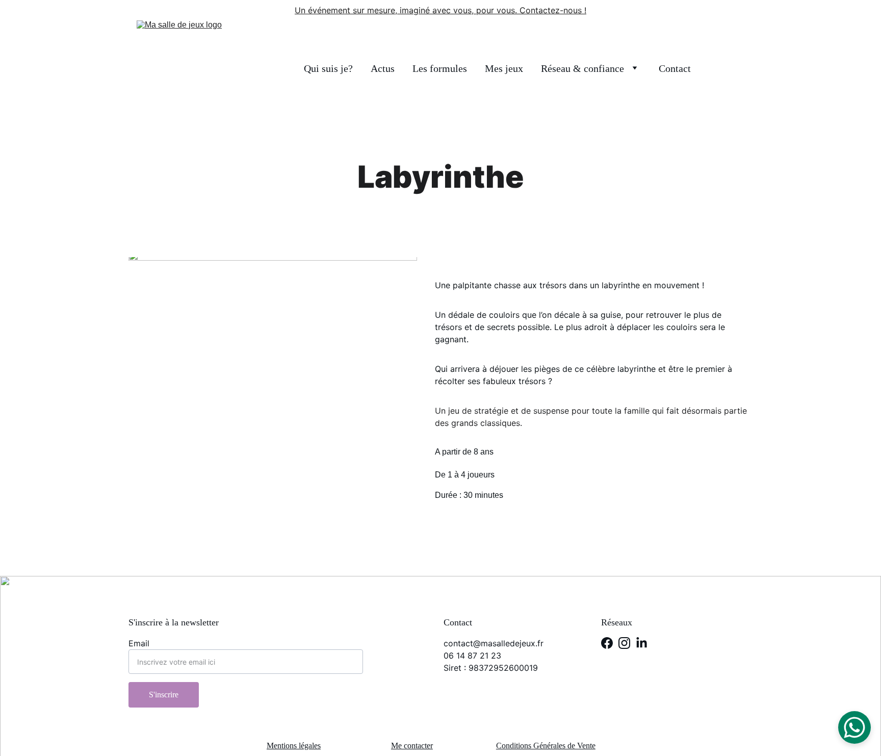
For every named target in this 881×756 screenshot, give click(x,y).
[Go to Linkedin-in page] (641, 643)
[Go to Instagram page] (624, 643)
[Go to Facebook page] (607, 643)
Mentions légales (294, 745)
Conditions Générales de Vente (545, 745)
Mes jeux (504, 68)
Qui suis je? (328, 68)
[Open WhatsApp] (854, 727)
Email (138, 643)
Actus (383, 68)
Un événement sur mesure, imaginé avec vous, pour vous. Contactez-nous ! (440, 10)
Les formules (439, 68)
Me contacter (412, 745)
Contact (675, 68)
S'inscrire (163, 694)
